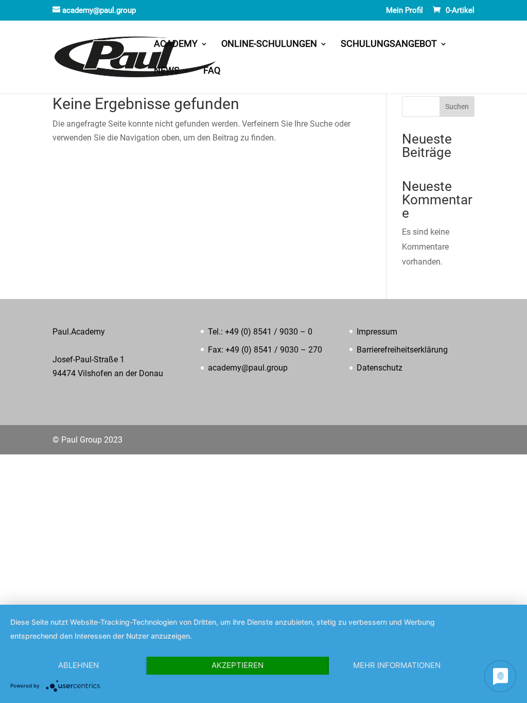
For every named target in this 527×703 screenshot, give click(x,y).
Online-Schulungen (269, 44)
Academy (176, 44)
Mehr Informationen (397, 665)
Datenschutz (379, 368)
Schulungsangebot (389, 44)
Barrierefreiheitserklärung (402, 350)
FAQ (211, 71)
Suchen (457, 106)
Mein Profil (404, 11)
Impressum (377, 332)
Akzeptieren (238, 665)
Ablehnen (78, 665)
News (167, 71)
